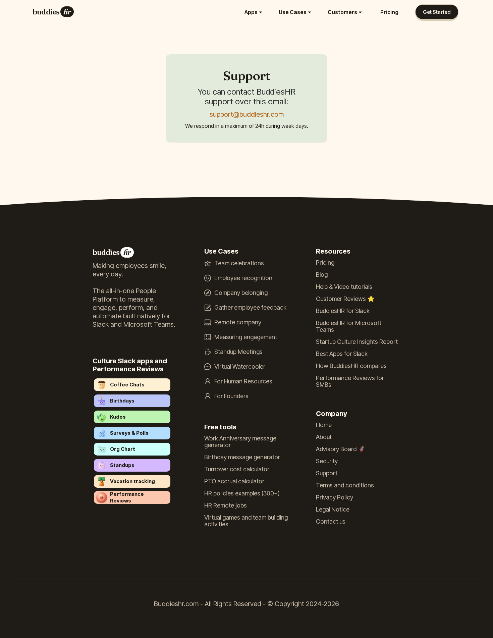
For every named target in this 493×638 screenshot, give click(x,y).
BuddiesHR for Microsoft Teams (348, 326)
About (324, 437)
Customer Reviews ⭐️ (345, 299)
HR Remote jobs (225, 505)
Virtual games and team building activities (246, 521)
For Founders (231, 396)
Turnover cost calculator (236, 469)
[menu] (241, 11)
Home (324, 425)
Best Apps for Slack (342, 354)
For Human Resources (243, 381)
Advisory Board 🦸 (340, 449)
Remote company (237, 322)
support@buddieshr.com (247, 114)
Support (326, 473)
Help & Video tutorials (344, 286)
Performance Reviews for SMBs (350, 381)
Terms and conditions (345, 485)
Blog (322, 274)
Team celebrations (239, 263)
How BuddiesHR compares (351, 366)
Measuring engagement (245, 337)
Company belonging (241, 292)
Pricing (389, 12)
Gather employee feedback (250, 307)
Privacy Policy (334, 497)
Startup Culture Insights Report (357, 341)
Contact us (330, 521)
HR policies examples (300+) (242, 493)
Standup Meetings (238, 352)
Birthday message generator (242, 457)
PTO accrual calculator (234, 481)
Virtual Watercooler (239, 366)
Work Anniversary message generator (240, 441)
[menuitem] (254, 12)
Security (327, 461)
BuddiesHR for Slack (343, 311)
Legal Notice (332, 509)
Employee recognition (243, 278)
